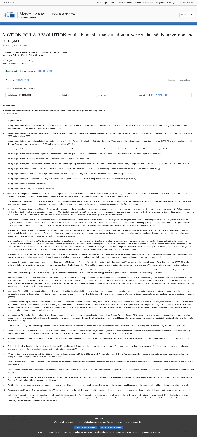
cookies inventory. (153, 432)
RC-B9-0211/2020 (44, 71)
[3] (159, 169)
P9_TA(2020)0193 (159, 95)
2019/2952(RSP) (20, 45)
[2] (63, 128)
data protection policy (115, 432)
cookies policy (134, 432)
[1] (109, 125)
